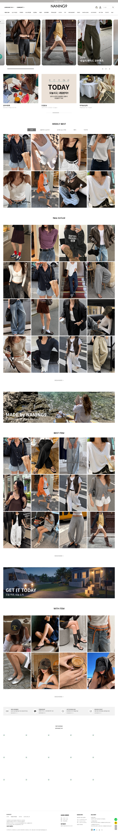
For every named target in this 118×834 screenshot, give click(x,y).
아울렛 (40, 12)
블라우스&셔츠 (45, 130)
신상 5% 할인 (14, 12)
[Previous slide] (103, 69)
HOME (8, 816)
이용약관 (20, 816)
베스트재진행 (28, 12)
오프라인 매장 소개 (27, 816)
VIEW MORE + (59, 380)
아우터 (86, 130)
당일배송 (35, 12)
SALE (112, 12)
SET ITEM (101, 12)
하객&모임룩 (53, 12)
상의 (31, 130)
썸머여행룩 (46, 12)
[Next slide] (106, 69)
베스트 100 (7, 12)
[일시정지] (109, 69)
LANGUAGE (8, 7)
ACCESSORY (93, 12)
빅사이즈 (107, 12)
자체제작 (21, 12)
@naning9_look (59, 728)
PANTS (78, 12)
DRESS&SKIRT (71, 12)
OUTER (60, 12)
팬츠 (75, 130)
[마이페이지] (100, 7)
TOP (65, 12)
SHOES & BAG (85, 12)
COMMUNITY (20, 7)
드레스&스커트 (61, 130)
